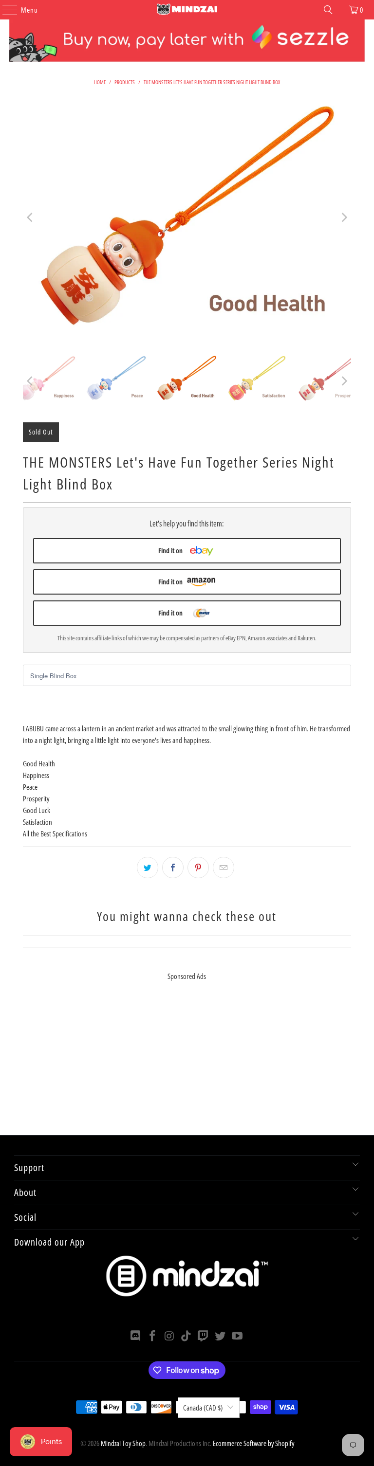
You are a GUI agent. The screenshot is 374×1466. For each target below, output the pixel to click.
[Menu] (5, 9)
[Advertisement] (187, 1067)
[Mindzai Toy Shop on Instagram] (169, 1336)
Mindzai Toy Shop (123, 1443)
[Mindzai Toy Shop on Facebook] (153, 1336)
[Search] (328, 9)
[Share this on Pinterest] (198, 867)
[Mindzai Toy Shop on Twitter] (220, 1336)
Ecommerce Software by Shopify (253, 1443)
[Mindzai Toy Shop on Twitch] (203, 1336)
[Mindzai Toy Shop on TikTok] (186, 1336)
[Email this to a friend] (223, 867)
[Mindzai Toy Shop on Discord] (136, 1336)
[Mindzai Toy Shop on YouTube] (237, 1336)
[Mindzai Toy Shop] (187, 9)
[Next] (344, 217)
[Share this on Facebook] (173, 867)
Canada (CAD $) (203, 1407)
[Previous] (30, 217)
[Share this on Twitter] (147, 867)
